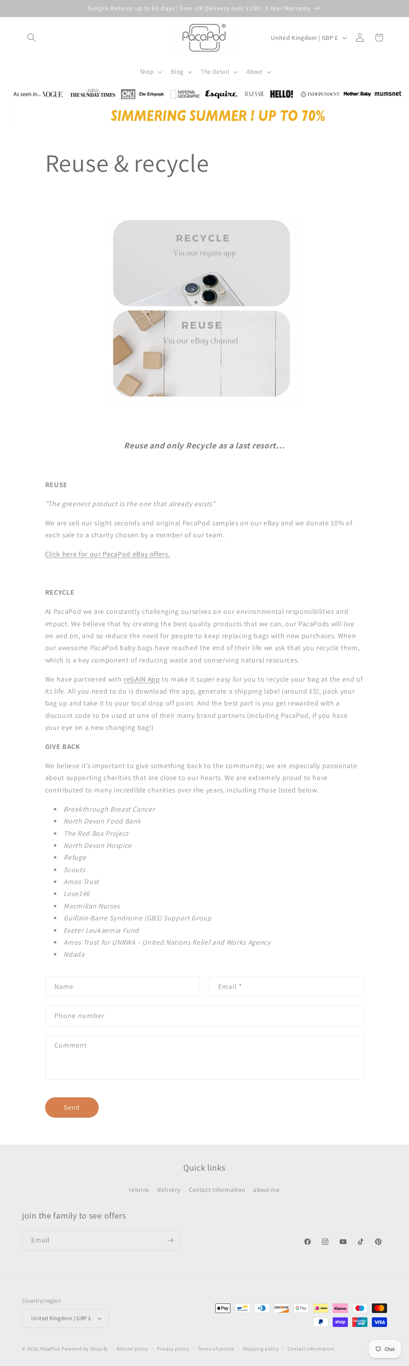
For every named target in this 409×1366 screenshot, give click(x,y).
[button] (31, 37)
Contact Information (217, 1189)
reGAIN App (142, 679)
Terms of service (216, 1349)
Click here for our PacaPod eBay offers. (107, 553)
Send (71, 1107)
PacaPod (50, 1349)
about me (266, 1189)
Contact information (311, 1349)
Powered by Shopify (85, 1349)
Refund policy (133, 1349)
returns (139, 1189)
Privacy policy (173, 1349)
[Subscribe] (170, 1240)
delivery (168, 1189)
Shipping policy (261, 1349)
